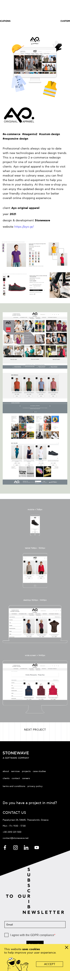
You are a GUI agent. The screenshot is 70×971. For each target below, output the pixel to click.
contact (16, 778)
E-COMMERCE (35, 21)
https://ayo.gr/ (24, 227)
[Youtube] (36, 847)
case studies (39, 771)
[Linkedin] (26, 847)
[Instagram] (15, 847)
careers (26, 778)
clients (6, 778)
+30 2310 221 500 (12, 832)
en (38, 7)
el (46, 7)
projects (26, 771)
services (15, 771)
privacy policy (35, 786)
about (6, 771)
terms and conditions (14, 786)
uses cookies (31, 949)
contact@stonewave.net (16, 838)
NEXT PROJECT (35, 729)
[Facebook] (5, 847)
